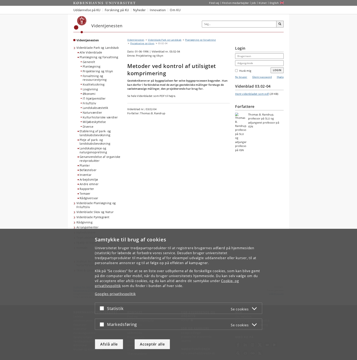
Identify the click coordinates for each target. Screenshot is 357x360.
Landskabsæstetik (95, 108)
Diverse (88, 127)
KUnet (263, 3)
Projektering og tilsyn (98, 71)
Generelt (89, 62)
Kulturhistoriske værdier (100, 117)
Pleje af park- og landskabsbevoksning (95, 142)
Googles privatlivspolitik (115, 294)
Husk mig (245, 71)
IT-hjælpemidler (94, 98)
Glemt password (262, 77)
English (274, 3)
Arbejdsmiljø (89, 179)
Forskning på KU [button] (117, 10)
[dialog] (178, 294)
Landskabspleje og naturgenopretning (93, 150)
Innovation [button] (158, 10)
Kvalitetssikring (94, 84)
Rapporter (87, 189)
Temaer (85, 193)
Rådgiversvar (89, 198)
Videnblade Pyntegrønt (92, 217)
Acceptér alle (152, 344)
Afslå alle (109, 344)
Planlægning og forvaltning (99, 57)
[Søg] (280, 24)
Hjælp (280, 77)
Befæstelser (88, 170)
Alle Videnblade (91, 52)
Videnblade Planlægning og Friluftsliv (96, 205)
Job (254, 3)
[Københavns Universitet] (80, 24)
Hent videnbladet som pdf (252, 94)
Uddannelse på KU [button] (87, 10)
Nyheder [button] (139, 10)
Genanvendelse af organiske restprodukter (100, 159)
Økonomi (89, 94)
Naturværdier (92, 112)
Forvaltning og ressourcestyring (95, 78)
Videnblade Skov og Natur (95, 212)
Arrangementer (87, 227)
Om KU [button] (175, 10)
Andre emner (89, 184)
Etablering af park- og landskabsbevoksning (95, 133)
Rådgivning (84, 222)
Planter (85, 165)
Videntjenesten (87, 40)
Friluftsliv (89, 103)
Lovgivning (90, 89)
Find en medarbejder (235, 3)
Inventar (86, 175)
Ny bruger (241, 77)
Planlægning (91, 66)
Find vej (214, 3)
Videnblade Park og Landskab (97, 48)
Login (277, 70)
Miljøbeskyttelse (94, 122)
